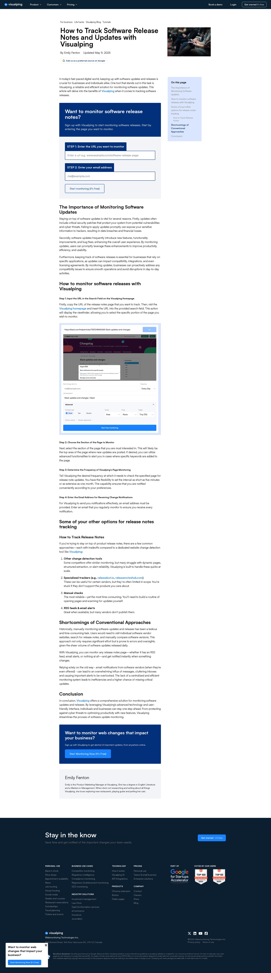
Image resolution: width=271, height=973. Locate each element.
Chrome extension (121, 891)
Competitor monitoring (83, 870)
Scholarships (51, 906)
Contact (138, 891)
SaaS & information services (85, 907)
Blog (136, 903)
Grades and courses (55, 898)
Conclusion (177, 136)
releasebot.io (106, 577)
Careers (137, 895)
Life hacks (79, 22)
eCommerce (78, 910)
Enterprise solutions (143, 878)
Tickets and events (54, 914)
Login (233, 4)
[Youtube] (200, 933)
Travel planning (52, 910)
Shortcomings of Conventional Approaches (180, 128)
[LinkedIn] (194, 933)
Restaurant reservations (56, 902)
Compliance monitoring (83, 878)
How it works (118, 870)
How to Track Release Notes (183, 119)
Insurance (76, 914)
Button (115, 895)
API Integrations (120, 878)
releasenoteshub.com (129, 577)
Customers (53, 4)
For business (66, 22)
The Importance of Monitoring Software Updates (181, 91)
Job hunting (51, 886)
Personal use (140, 870)
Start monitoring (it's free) (85, 188)
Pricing (70, 4)
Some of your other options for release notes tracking (183, 110)
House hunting (52, 890)
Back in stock (51, 870)
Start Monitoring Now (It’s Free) (88, 753)
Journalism (77, 918)
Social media (51, 894)
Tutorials (107, 22)
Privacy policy (194, 942)
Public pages (118, 899)
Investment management (84, 899)
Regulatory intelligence (83, 874)
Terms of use (208, 942)
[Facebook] (206, 933)
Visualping (107, 91)
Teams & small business (145, 874)
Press (136, 899)
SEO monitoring (80, 886)
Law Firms (77, 903)
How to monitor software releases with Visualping (183, 101)
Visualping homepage (72, 308)
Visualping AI (118, 874)
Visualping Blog (93, 22)
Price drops (50, 874)
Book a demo (215, 4)
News (48, 882)
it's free (254, 4)
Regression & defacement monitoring (90, 882)
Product (34, 4)
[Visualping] (13, 4)
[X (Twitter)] (189, 933)
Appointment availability (56, 878)
